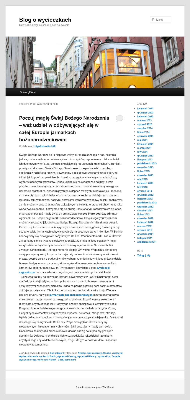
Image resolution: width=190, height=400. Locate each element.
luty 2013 (142, 187)
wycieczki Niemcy (86, 356)
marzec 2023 (144, 120)
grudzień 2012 (145, 194)
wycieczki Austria (28, 356)
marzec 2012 (144, 226)
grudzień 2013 (145, 155)
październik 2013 (147, 163)
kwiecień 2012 (145, 222)
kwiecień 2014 (145, 144)
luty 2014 (142, 151)
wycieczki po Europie (109, 356)
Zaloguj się (143, 255)
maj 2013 (142, 179)
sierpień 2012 (145, 210)
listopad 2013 (145, 159)
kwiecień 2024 (145, 108)
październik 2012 (147, 202)
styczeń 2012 (144, 230)
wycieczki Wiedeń (46, 359)
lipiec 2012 (143, 214)
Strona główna (27, 92)
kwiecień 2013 (145, 183)
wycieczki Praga (27, 359)
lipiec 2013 (143, 171)
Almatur (82, 353)
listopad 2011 (145, 238)
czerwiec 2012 (145, 218)
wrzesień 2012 (145, 206)
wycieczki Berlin (47, 356)
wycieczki (117, 353)
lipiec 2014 (143, 132)
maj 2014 (142, 139)
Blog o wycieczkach (45, 19)
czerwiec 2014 (145, 136)
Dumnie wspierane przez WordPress (95, 387)
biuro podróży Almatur (99, 353)
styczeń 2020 (144, 124)
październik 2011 (147, 241)
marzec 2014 (144, 147)
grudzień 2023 (145, 112)
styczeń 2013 (144, 190)
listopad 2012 (145, 198)
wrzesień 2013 (145, 167)
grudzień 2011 (145, 234)
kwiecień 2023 (145, 116)
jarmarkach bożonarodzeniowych (71, 295)
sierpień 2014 (145, 128)
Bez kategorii (57, 353)
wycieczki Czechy (66, 356)
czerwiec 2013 (145, 175)
